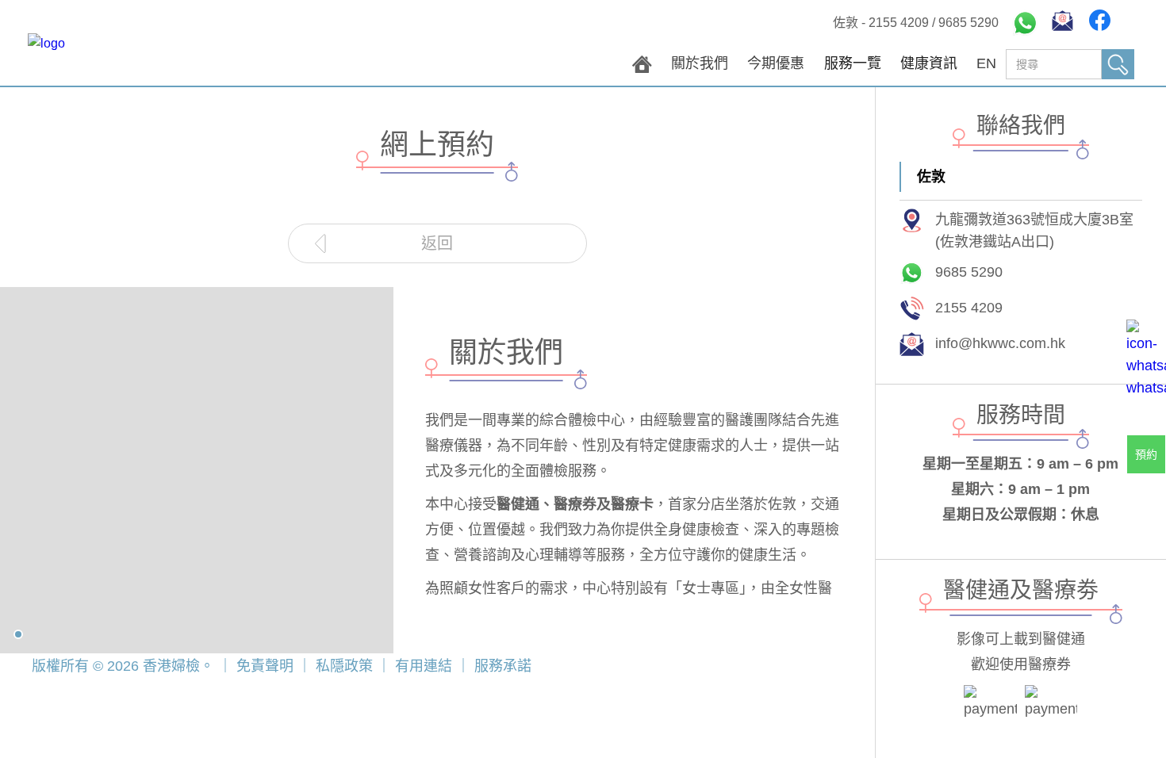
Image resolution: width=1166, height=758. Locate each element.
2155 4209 (899, 22)
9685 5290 (968, 22)
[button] (852, 67)
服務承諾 (500, 666)
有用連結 (423, 666)
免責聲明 (264, 666)
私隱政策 (344, 666)
